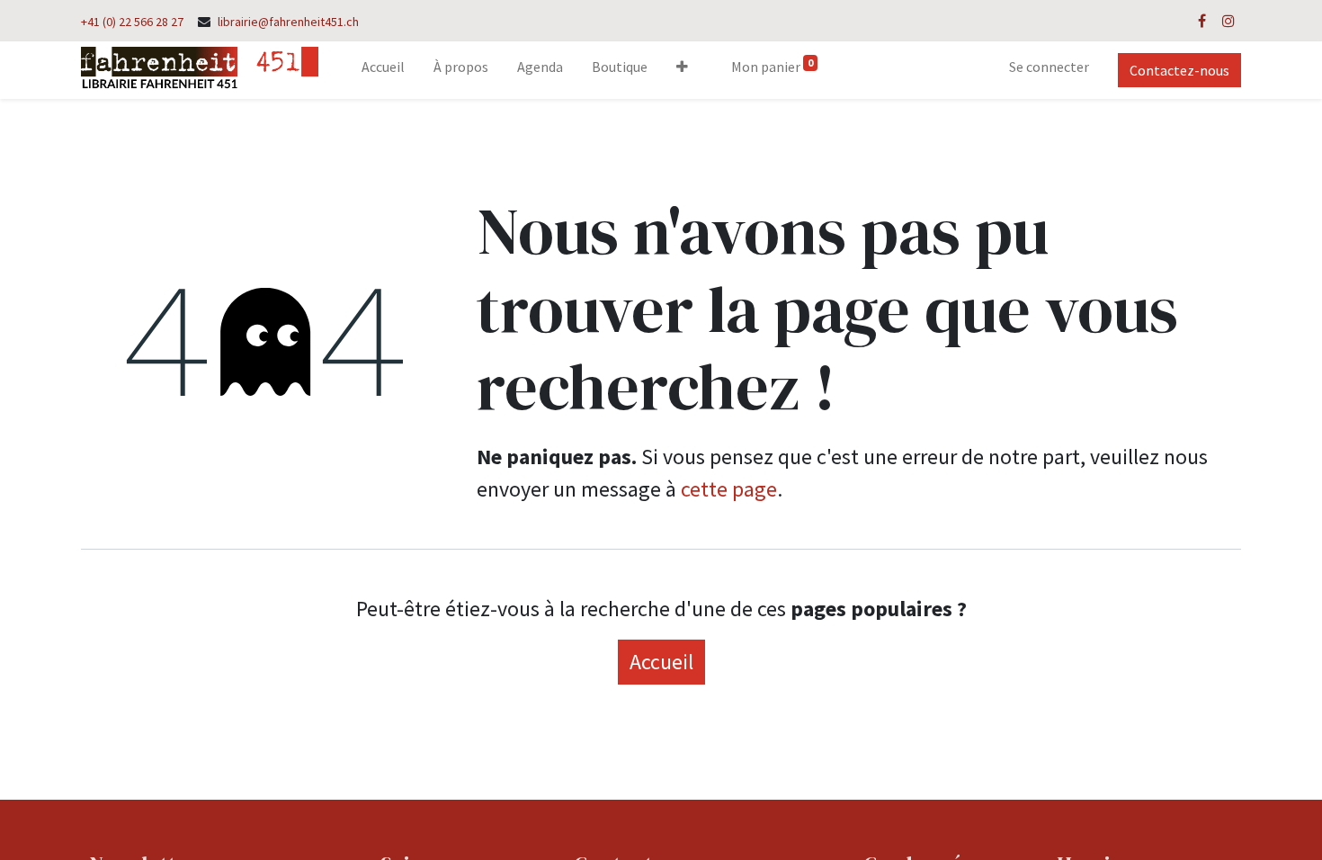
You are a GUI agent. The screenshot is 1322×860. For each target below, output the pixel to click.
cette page (729, 489)
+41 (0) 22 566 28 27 (132, 21)
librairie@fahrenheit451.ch (288, 21)
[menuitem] (383, 70)
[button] (682, 70)
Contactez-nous (1179, 70)
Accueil (661, 662)
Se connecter (1049, 67)
